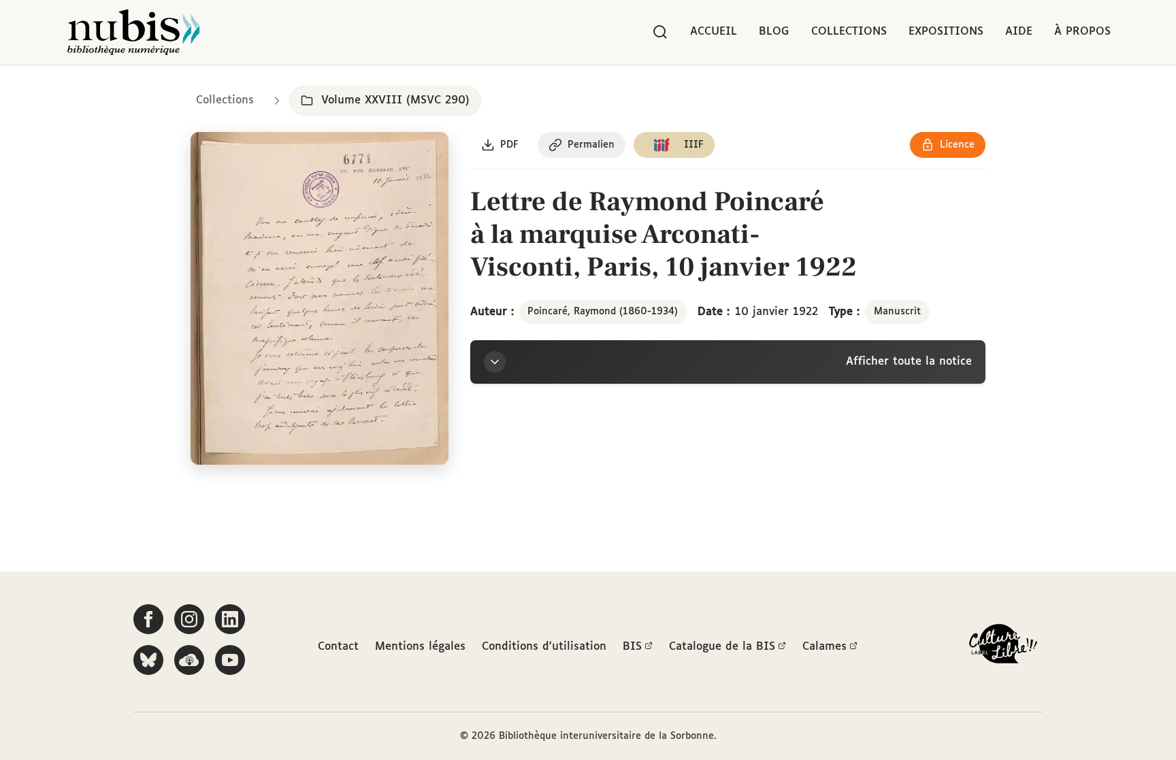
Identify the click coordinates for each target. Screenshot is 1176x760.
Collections (849, 31)
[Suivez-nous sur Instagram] (189, 619)
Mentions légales (420, 646)
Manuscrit (897, 311)
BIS (632, 646)
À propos (1082, 31)
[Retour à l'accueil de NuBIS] (133, 32)
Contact (338, 646)
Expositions (946, 31)
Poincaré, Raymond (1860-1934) (602, 311)
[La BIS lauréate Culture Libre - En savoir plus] (1003, 646)
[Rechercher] (660, 32)
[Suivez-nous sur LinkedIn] (230, 619)
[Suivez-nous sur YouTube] (230, 660)
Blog (774, 31)
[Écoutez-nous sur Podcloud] (189, 660)
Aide (1018, 31)
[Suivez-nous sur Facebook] (148, 619)
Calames (824, 646)
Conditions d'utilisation (544, 646)
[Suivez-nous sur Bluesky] (148, 660)
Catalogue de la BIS (722, 646)
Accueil (713, 31)
